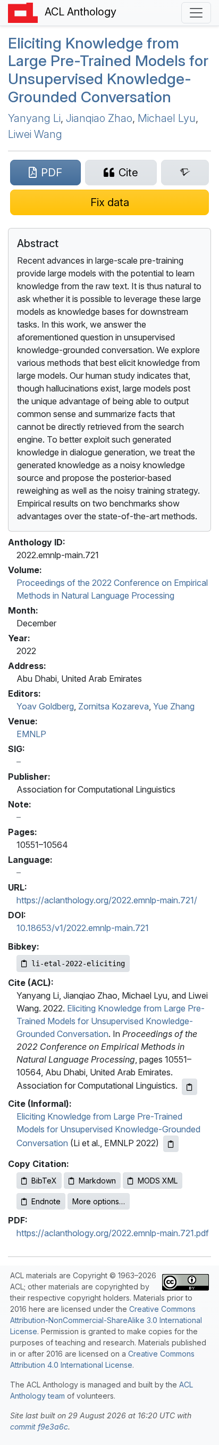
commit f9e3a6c (39, 1426)
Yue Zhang (174, 706)
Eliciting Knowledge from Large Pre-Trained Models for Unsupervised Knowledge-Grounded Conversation (108, 70)
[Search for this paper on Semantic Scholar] (185, 172)
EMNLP (31, 734)
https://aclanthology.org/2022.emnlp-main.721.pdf (112, 1233)
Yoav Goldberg (45, 706)
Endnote (46, 1201)
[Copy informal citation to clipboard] (171, 1144)
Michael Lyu (167, 118)
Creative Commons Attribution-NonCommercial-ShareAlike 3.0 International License (106, 1320)
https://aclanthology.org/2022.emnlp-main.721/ (106, 900)
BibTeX (44, 1180)
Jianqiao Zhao (99, 118)
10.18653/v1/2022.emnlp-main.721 (82, 927)
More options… (98, 1201)
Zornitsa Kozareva (113, 706)
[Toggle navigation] (196, 12)
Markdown (97, 1180)
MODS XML (158, 1180)
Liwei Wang (35, 134)
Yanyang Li (34, 118)
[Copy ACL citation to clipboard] (189, 1087)
